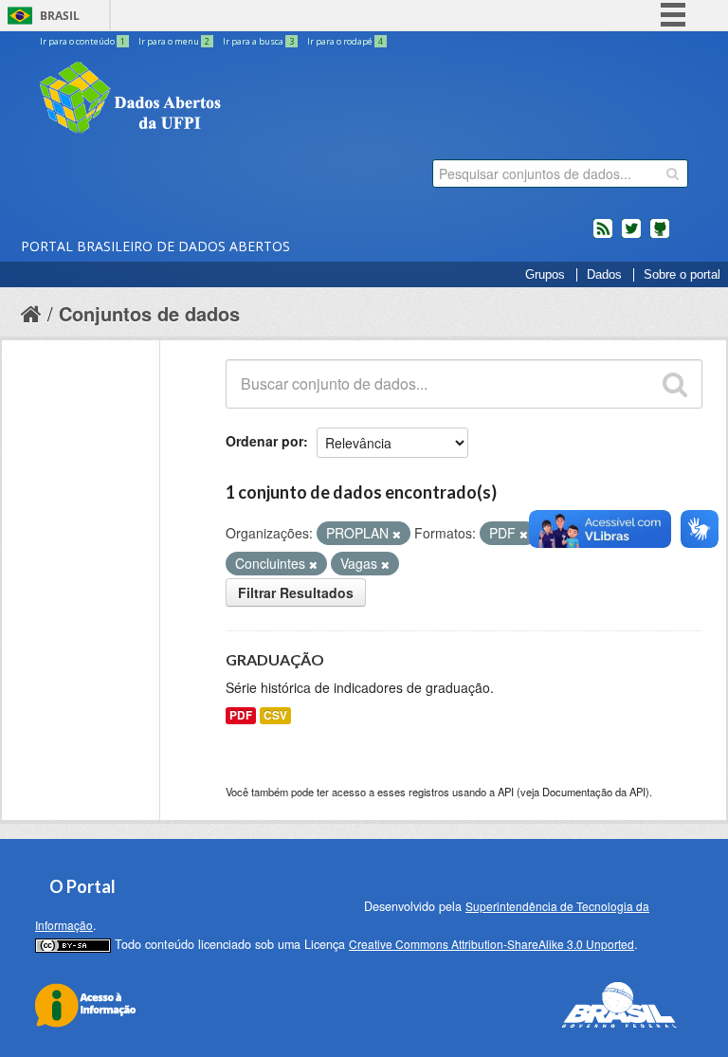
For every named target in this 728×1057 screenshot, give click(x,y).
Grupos (545, 275)
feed (602, 236)
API (506, 791)
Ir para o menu (173, 41)
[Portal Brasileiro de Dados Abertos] (243, 99)
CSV (275, 715)
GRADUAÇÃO (275, 659)
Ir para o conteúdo (82, 41)
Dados (604, 275)
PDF (240, 715)
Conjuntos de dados (149, 313)
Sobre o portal (682, 275)
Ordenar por (264, 440)
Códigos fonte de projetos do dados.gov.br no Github (659, 236)
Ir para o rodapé (345, 41)
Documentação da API (594, 791)
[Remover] (396, 533)
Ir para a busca (258, 41)
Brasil (60, 16)
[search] (672, 173)
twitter (631, 236)
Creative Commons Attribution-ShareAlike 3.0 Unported (491, 944)
